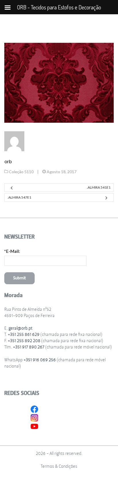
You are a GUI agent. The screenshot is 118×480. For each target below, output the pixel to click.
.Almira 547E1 (19, 197)
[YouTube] (34, 425)
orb (8, 162)
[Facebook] (34, 408)
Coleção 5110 (21, 171)
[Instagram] (34, 417)
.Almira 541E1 (99, 187)
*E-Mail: (12, 251)
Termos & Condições (59, 466)
